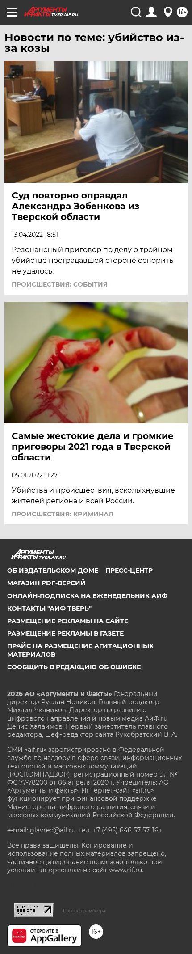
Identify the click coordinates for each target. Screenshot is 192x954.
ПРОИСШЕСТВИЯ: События (60, 284)
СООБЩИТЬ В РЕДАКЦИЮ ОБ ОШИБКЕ (74, 667)
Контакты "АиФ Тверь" (49, 608)
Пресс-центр (129, 570)
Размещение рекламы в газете (65, 633)
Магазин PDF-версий (46, 583)
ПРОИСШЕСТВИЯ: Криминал (62, 514)
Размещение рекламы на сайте (67, 621)
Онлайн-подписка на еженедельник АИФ (87, 596)
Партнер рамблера (84, 910)
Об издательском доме (52, 570)
